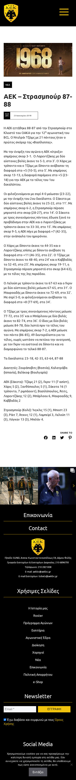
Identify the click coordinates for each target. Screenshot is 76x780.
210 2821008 (44, 567)
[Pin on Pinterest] (70, 438)
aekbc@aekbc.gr (42, 571)
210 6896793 (62, 562)
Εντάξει (38, 772)
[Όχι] (71, 764)
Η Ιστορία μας (38, 608)
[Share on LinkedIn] (54, 438)
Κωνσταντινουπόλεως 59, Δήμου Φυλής (49, 557)
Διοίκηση (38, 645)
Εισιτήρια (38, 630)
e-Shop (38, 682)
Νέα (38, 660)
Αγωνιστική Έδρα (38, 637)
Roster (38, 615)
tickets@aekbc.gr (48, 576)
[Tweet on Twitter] (62, 438)
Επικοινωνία (38, 667)
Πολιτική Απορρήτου (38, 674)
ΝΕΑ (8, 84)
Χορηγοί (38, 652)
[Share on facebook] (46, 438)
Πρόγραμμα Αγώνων (38, 623)
